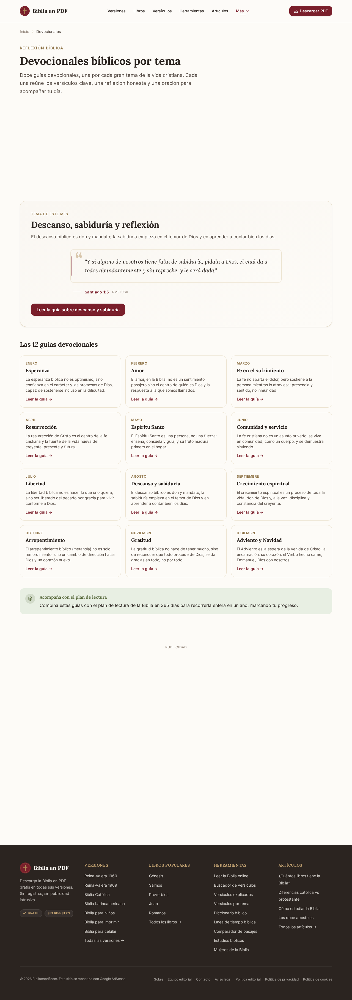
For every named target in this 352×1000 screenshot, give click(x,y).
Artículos (220, 11)
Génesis (156, 875)
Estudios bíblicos (229, 940)
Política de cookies (317, 979)
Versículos (162, 11)
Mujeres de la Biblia (231, 949)
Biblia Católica (97, 894)
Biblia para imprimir (101, 922)
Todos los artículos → (298, 927)
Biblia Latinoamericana (104, 903)
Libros (139, 11)
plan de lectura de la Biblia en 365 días (138, 605)
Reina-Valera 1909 (100, 885)
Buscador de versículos (235, 885)
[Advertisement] (176, 142)
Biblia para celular (100, 931)
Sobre (158, 979)
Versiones (117, 11)
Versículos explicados (233, 894)
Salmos (155, 885)
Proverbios (158, 894)
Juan (153, 903)
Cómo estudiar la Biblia (299, 908)
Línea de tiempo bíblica (235, 922)
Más (240, 11)
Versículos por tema (231, 903)
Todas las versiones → (104, 940)
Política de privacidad (282, 979)
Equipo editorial (180, 979)
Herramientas (192, 11)
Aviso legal (223, 979)
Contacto (203, 979)
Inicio (24, 31)
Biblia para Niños (99, 913)
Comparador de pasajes (235, 931)
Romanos (157, 913)
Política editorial (248, 979)
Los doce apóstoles (296, 917)
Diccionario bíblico (230, 913)
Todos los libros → (165, 922)
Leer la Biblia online (231, 875)
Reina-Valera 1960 (100, 875)
